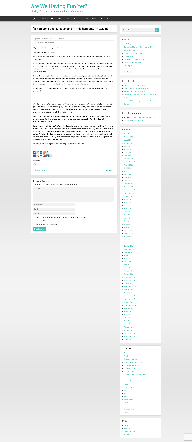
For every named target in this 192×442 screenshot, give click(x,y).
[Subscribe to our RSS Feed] (44, 152)
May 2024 (127, 140)
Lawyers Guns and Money (133, 62)
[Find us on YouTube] (47, 152)
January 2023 (129, 143)
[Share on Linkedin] (47, 155)
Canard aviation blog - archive (134, 53)
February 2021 (129, 184)
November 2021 (129, 155)
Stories (126, 406)
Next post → (110, 170)
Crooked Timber (129, 72)
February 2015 (129, 327)
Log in (126, 425)
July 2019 (127, 208)
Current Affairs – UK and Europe (135, 375)
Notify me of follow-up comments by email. (49, 221)
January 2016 (129, 293)
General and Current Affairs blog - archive (138, 47)
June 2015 (127, 314)
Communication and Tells (133, 362)
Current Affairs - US (51, 42)
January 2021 (129, 187)
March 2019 (128, 218)
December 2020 (129, 190)
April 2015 (127, 321)
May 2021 (127, 174)
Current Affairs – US (131, 378)
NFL (125, 393)
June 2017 (127, 258)
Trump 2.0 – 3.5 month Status (134, 85)
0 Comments (60, 39)
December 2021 (129, 152)
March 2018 (128, 230)
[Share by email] (50, 155)
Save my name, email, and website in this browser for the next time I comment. (61, 217)
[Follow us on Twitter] (37, 152)
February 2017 (129, 271)
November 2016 (129, 280)
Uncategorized (73, 19)
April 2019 (127, 215)
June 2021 (127, 171)
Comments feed (129, 432)
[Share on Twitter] (37, 155)
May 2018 (127, 224)
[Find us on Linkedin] (41, 152)
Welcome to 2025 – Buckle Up (134, 91)
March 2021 (128, 180)
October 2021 (129, 159)
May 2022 (127, 146)
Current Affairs (46, 19)
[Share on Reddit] (41, 155)
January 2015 (129, 330)
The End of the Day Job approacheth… (137, 88)
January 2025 (129, 137)
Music (94, 19)
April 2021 (127, 177)
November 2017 (129, 243)
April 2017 (127, 265)
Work (85, 19)
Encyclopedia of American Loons (135, 59)
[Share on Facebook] (34, 155)
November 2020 (129, 193)
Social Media (128, 399)
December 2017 (129, 240)
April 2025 (127, 134)
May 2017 (127, 261)
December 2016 (129, 277)
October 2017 (129, 246)
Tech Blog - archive (130, 44)
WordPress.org (129, 435)
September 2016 (130, 286)
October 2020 (129, 196)
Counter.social (129, 56)
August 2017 (128, 252)
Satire (126, 396)
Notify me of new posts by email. (46, 224)
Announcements (129, 353)
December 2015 (129, 296)
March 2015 (128, 324)
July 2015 (127, 311)
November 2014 (129, 336)
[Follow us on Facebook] (34, 152)
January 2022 (129, 149)
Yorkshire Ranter (130, 69)
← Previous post (39, 170)
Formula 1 (127, 381)
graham (37, 39)
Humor (126, 384)
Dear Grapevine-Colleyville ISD (144, 117)
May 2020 (127, 205)
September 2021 (130, 162)
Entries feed (128, 428)
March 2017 (128, 268)
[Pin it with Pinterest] (44, 155)
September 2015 (130, 305)
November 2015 (129, 299)
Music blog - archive (131, 50)
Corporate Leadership (131, 365)
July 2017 (127, 255)
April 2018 (127, 227)
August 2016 (128, 290)
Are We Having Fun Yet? (59, 6)
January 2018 (129, 237)
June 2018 (127, 221)
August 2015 (128, 308)
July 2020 (127, 199)
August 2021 (128, 165)
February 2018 (129, 233)
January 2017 (129, 274)
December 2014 (129, 333)
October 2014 (129, 339)
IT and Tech (128, 387)
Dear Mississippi (137, 120)
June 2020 (127, 202)
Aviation (104, 19)
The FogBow (128, 66)
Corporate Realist (130, 368)
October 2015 (129, 302)
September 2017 (130, 249)
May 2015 (127, 318)
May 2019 (127, 212)
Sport (60, 19)
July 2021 (127, 168)
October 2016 (129, 283)
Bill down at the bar (130, 359)
